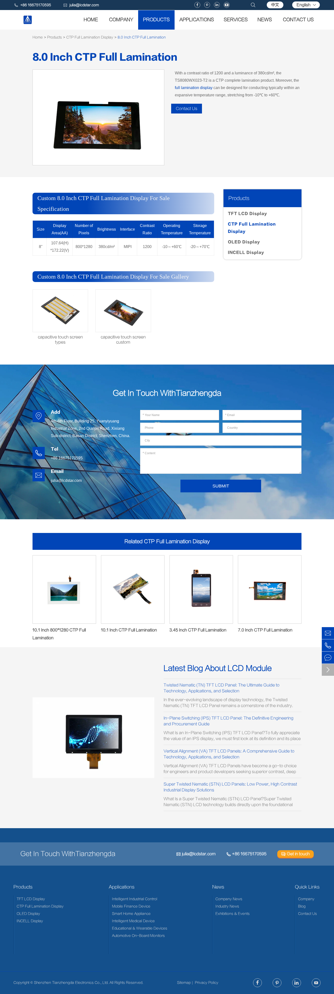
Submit (220, 486)
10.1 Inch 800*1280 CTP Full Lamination (59, 634)
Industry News (227, 906)
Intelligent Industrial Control (134, 899)
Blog (302, 906)
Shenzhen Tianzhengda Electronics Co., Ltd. (71, 983)
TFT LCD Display (247, 213)
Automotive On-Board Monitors (138, 936)
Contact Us (298, 19)
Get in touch (295, 854)
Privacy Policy (206, 983)
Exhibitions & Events (232, 914)
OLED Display (244, 242)
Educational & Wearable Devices (139, 928)
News (264, 19)
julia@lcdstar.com (81, 5)
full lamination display (193, 88)
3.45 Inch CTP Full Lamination (197, 630)
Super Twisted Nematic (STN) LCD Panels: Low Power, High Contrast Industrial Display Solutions (230, 787)
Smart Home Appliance (131, 914)
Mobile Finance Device (131, 906)
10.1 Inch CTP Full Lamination (129, 630)
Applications (196, 19)
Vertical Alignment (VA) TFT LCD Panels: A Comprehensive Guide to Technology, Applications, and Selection (229, 754)
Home (91, 19)
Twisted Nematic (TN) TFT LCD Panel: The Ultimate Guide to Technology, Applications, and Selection (221, 688)
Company (121, 19)
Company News (228, 899)
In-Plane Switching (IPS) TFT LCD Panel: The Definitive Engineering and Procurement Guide (228, 721)
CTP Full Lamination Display (89, 37)
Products (156, 19)
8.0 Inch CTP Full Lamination (142, 37)
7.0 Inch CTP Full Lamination (265, 630)
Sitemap (184, 983)
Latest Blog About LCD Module (218, 668)
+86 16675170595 (246, 854)
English (304, 5)
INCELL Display (246, 252)
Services (236, 19)
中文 (275, 5)
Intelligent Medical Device (133, 921)
